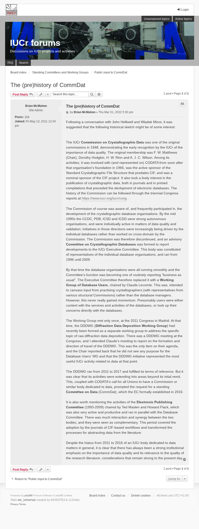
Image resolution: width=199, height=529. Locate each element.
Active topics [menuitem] (183, 19)
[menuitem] (14, 504)
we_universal (26, 500)
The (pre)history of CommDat (47, 85)
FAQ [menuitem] (10, 62)
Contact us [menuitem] (118, 495)
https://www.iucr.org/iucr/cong (104, 198)
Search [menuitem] (23, 62)
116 (27, 117)
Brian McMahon (36, 106)
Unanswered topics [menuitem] (156, 19)
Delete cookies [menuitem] (141, 495)
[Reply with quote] (182, 103)
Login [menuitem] (185, 9)
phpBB (28, 495)
